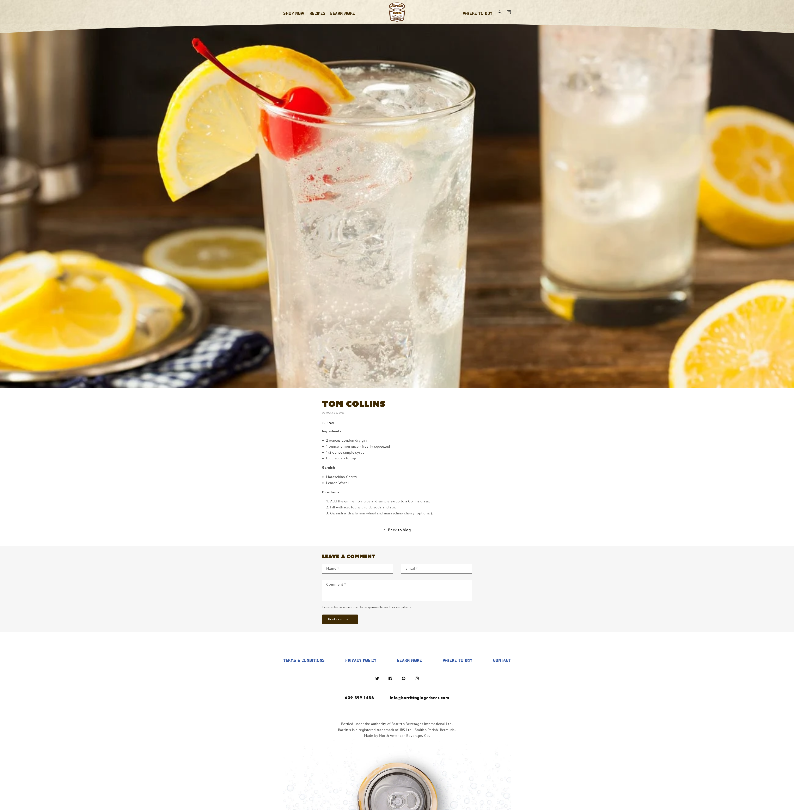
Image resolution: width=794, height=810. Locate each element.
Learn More (409, 660)
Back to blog (399, 530)
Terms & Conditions (304, 660)
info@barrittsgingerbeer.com (419, 697)
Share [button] (331, 423)
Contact (502, 660)
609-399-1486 (359, 697)
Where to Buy (457, 660)
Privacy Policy (360, 660)
